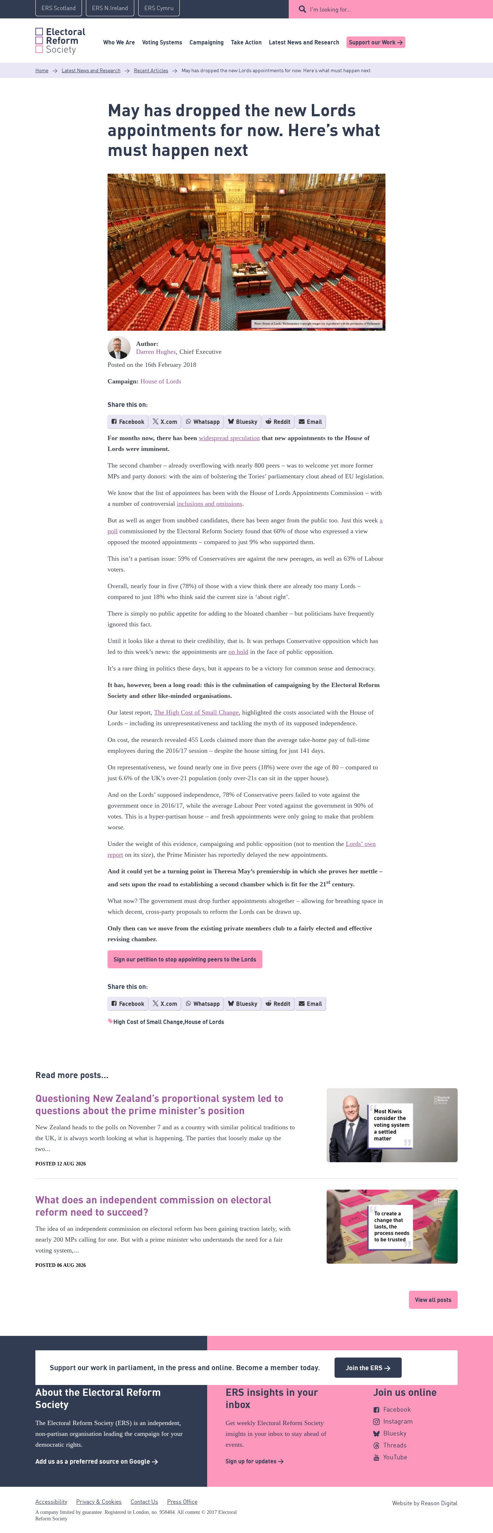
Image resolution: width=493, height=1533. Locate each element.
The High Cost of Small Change (196, 712)
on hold (238, 651)
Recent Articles (151, 70)
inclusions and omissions (209, 503)
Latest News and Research (304, 42)
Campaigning (206, 42)
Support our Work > (376, 42)
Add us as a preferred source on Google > (96, 1461)
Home (41, 70)
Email (313, 421)
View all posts (433, 1299)
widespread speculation (229, 438)
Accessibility (51, 1501)
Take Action (246, 42)
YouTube (395, 1457)
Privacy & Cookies (99, 1501)
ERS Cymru (159, 8)
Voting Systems (162, 42)
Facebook (131, 421)
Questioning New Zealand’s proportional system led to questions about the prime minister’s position (159, 1104)
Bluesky (246, 421)
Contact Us (144, 1501)
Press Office (182, 1501)
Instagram (398, 1421)
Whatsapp (206, 421)
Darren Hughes (156, 351)
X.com (168, 421)
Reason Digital (439, 1503)
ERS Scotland (59, 8)
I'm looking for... (330, 9)
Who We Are (119, 42)
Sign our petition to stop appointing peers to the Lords (185, 959)
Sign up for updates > (255, 1461)
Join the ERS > (368, 1368)
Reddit (281, 421)
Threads (395, 1445)
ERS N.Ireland (110, 8)
